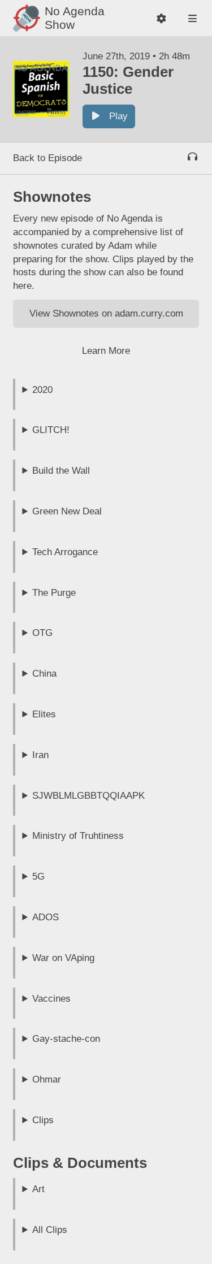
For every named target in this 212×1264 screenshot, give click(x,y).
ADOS (45, 917)
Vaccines (51, 998)
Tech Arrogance (65, 552)
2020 (42, 389)
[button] (161, 18)
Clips (43, 1120)
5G (38, 876)
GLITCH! (51, 430)
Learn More (106, 350)
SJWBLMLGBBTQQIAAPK (88, 795)
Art (38, 1189)
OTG (42, 632)
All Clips (49, 1229)
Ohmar (46, 1079)
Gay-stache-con (66, 1038)
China (44, 673)
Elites (44, 714)
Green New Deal (67, 511)
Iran (40, 755)
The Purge (54, 592)
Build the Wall (61, 470)
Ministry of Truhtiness (78, 835)
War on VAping (63, 958)
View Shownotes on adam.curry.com (106, 313)
